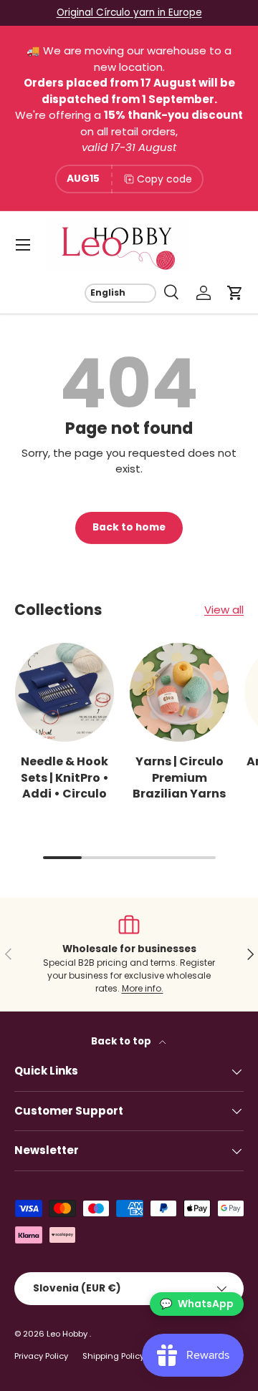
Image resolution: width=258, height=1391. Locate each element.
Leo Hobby (68, 1333)
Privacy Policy (41, 1356)
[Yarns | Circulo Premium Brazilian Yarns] (179, 692)
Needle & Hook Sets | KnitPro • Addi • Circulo (65, 777)
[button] (235, 293)
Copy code (164, 179)
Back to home (129, 527)
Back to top (122, 1041)
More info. (142, 988)
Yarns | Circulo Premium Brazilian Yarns (179, 777)
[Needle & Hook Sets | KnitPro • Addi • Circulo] (64, 692)
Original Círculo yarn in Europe (129, 12)
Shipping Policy (113, 1356)
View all (224, 609)
